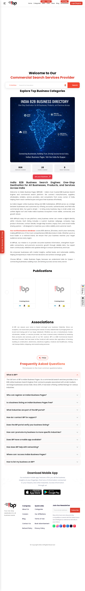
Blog (57, 3)
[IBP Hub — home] (12, 3)
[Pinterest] (74, 526)
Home (30, 3)
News (53, 3)
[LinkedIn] (67, 526)
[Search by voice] (65, 85)
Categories (37, 3)
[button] (20, 305)
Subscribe (75, 510)
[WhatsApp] (54, 526)
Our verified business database (22, 231)
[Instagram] (57, 526)
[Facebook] (61, 526)
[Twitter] (71, 526)
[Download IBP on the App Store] (33, 492)
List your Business (41, 177)
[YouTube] (64, 526)
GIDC (43, 3)
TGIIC (48, 3)
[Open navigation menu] (4, 3)
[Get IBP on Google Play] (52, 492)
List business (65, 3)
